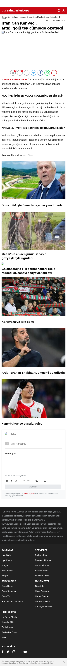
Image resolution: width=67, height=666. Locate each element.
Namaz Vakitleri (42, 601)
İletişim (5, 575)
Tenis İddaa (7, 627)
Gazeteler (40, 586)
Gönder (33, 486)
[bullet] (28, 481)
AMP (4, 637)
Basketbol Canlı (9, 632)
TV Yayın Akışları (43, 606)
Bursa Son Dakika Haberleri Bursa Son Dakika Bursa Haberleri (30, 17)
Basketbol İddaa (43, 560)
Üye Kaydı (7, 560)
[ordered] (24, 481)
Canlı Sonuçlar (9, 591)
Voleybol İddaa (42, 575)
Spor (4, 19)
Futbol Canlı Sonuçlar (12, 601)
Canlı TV (6, 596)
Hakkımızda (7, 570)
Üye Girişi (6, 555)
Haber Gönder (42, 596)
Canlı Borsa (7, 586)
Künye (5, 565)
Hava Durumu (42, 591)
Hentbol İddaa (42, 565)
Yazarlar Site (8, 622)
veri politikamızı (34, 663)
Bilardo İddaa (41, 570)
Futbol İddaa (41, 555)
